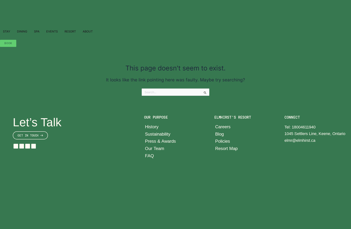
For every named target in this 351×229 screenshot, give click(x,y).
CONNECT (292, 117)
